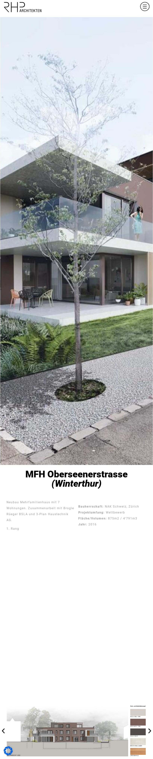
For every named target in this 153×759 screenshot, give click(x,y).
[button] (3, 731)
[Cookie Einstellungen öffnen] (8, 754)
